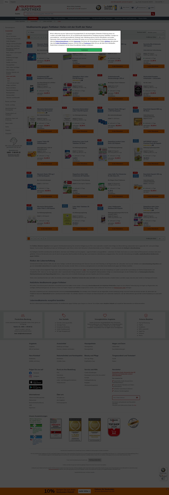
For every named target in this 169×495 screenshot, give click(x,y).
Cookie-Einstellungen (61, 43)
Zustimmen (87, 43)
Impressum (77, 41)
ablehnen (107, 41)
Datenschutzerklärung (61, 41)
